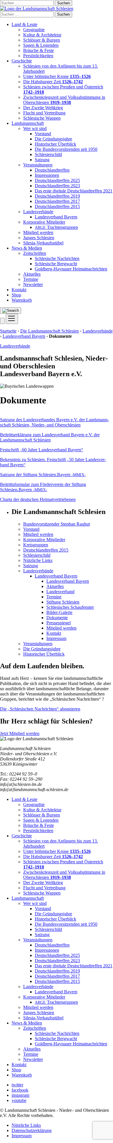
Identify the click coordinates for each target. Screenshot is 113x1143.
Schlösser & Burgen (41, 40)
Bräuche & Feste (38, 50)
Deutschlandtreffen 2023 (57, 185)
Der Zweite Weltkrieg (43, 107)
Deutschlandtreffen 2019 (57, 196)
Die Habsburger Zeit (53, 81)
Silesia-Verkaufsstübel (43, 242)
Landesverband (60, 591)
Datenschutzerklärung (32, 1130)
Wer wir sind (35, 128)
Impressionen (47, 175)
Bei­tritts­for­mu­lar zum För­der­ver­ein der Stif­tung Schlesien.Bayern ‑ (43, 487)
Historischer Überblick (55, 144)
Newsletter (33, 284)
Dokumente (57, 617)
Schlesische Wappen (42, 118)
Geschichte (22, 60)
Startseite (8, 331)
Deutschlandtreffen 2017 (57, 201)
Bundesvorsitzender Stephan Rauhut (56, 524)
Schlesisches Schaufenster (70, 607)
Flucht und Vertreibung (44, 112)
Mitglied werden (38, 232)
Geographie (34, 29)
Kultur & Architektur (42, 34)
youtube (19, 1100)
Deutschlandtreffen (52, 170)
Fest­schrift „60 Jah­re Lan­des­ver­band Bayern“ (41, 449)
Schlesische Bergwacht (56, 263)
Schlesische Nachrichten (57, 258)
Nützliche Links (37, 560)
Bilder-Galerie (59, 612)
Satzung (42, 159)
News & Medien (27, 248)
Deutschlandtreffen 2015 (57, 206)
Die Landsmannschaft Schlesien (49, 331)
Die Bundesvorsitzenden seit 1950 (66, 149)
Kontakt (19, 289)
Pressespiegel (58, 622)
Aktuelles (32, 274)
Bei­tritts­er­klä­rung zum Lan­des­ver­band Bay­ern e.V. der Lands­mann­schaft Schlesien (50, 437)
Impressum (56, 638)
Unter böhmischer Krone (57, 76)
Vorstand (43, 133)
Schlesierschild (48, 154)
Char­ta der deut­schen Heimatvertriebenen (38, 499)
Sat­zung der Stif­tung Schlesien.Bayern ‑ (43, 474)
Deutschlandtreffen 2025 (57, 180)
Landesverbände (38, 211)
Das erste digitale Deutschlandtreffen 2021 (73, 190)
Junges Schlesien (38, 237)
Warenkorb (22, 300)
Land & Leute (24, 24)
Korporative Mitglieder (44, 222)
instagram (20, 1095)
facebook (20, 1090)
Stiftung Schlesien (62, 602)
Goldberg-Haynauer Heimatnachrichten (71, 268)
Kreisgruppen (35, 544)
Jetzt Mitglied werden (19, 733)
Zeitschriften (34, 253)
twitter (17, 1084)
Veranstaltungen (37, 164)
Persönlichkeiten (38, 55)
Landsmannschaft (28, 123)
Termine (30, 279)
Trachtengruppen (56, 227)
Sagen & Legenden (41, 45)
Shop (16, 294)
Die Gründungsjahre (53, 138)
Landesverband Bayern (56, 216)
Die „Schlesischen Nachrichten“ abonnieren (40, 708)
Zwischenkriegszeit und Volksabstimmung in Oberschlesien (64, 100)
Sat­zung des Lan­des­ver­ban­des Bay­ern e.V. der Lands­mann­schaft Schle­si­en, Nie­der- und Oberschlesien (54, 422)
